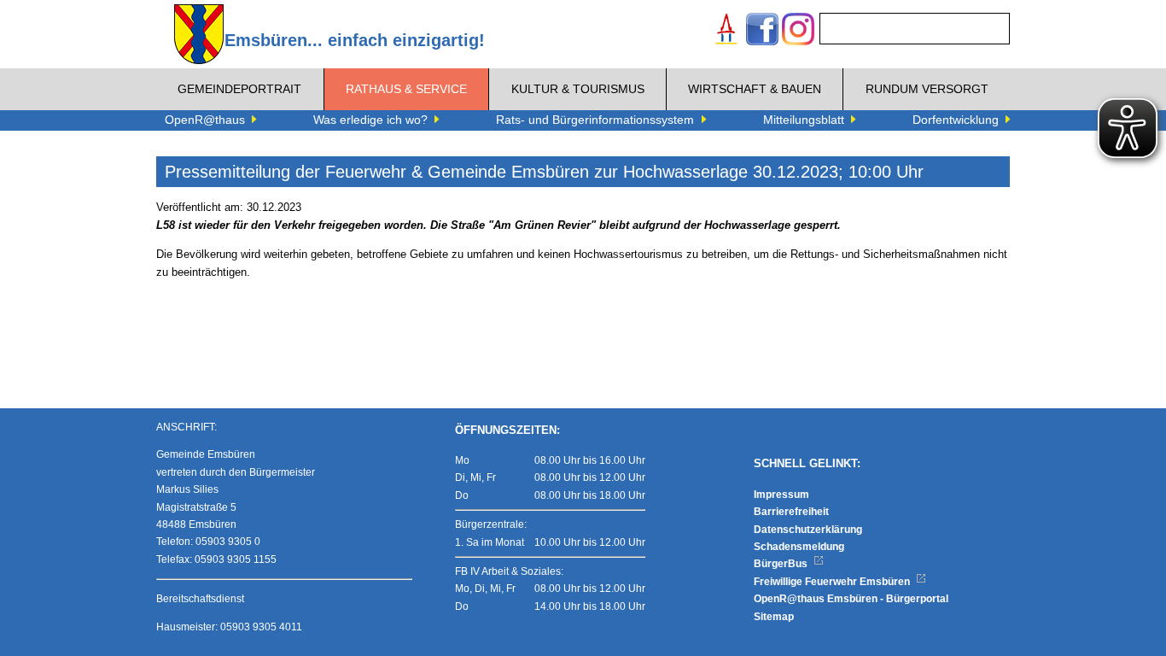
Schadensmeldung (799, 547)
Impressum (781, 495)
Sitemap (774, 617)
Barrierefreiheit (791, 512)
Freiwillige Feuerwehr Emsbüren (833, 582)
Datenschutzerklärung (808, 530)
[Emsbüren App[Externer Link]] (726, 31)
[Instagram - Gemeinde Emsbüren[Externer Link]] (798, 31)
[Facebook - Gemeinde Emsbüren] (762, 31)
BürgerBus (782, 564)
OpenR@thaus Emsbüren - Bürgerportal (851, 599)
